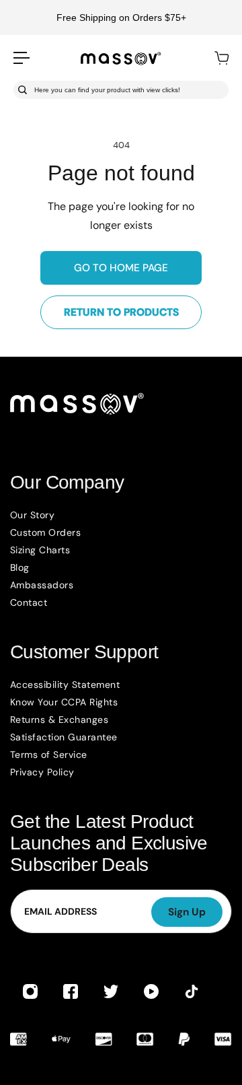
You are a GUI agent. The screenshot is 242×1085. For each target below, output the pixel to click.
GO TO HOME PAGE (121, 268)
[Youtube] (151, 991)
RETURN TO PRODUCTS (121, 312)
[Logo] (121, 57)
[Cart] (221, 58)
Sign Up (187, 912)
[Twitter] (111, 991)
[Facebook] (70, 991)
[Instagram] (30, 991)
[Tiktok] (191, 991)
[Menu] (21, 57)
